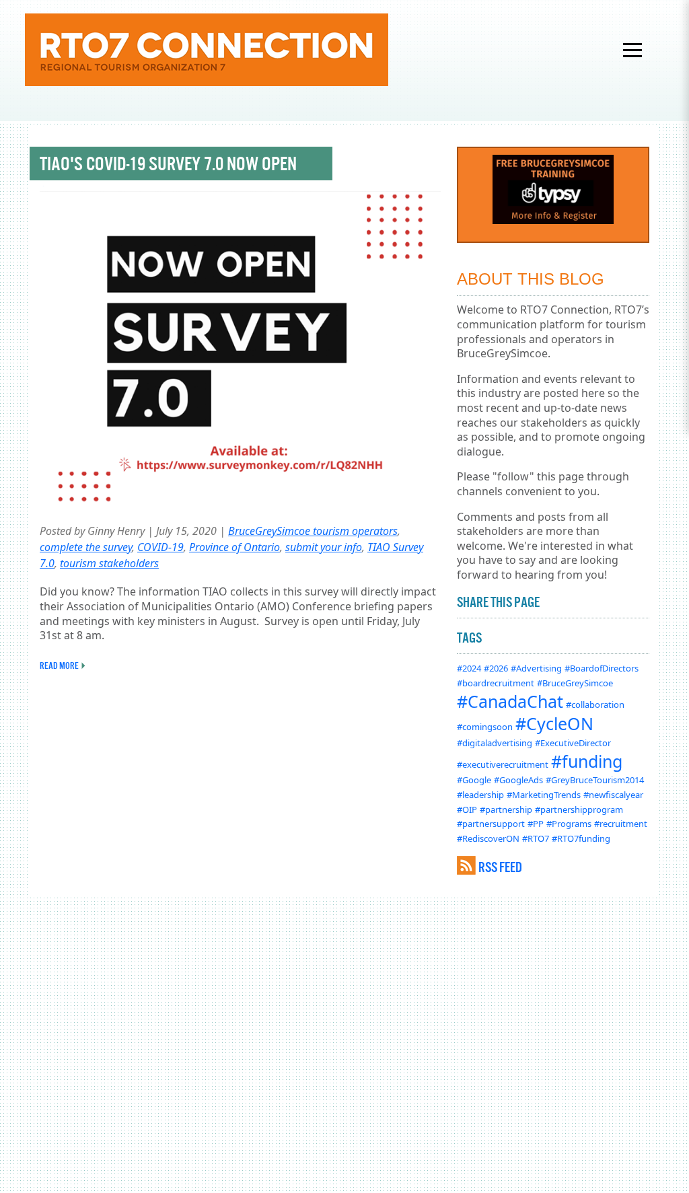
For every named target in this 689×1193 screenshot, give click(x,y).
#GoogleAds (518, 780)
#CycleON (554, 723)
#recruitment (620, 824)
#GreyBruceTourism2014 (595, 780)
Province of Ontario (234, 547)
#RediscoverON (488, 838)
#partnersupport (491, 824)
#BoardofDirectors (602, 668)
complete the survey (86, 547)
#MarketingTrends (544, 795)
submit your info (323, 547)
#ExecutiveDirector (573, 743)
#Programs (568, 824)
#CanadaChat (510, 701)
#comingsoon (485, 727)
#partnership (506, 809)
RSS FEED (500, 867)
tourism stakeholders (109, 563)
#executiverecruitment (502, 764)
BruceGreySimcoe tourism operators (313, 530)
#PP (536, 824)
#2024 (469, 668)
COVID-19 (160, 547)
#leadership (480, 795)
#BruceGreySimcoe (575, 683)
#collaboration (595, 704)
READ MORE (59, 665)
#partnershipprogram (579, 809)
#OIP (467, 809)
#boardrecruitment (495, 683)
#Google (474, 780)
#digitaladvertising (494, 743)
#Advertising (536, 668)
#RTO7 (535, 838)
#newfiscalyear (613, 795)
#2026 (496, 668)
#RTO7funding (581, 838)
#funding (586, 761)
